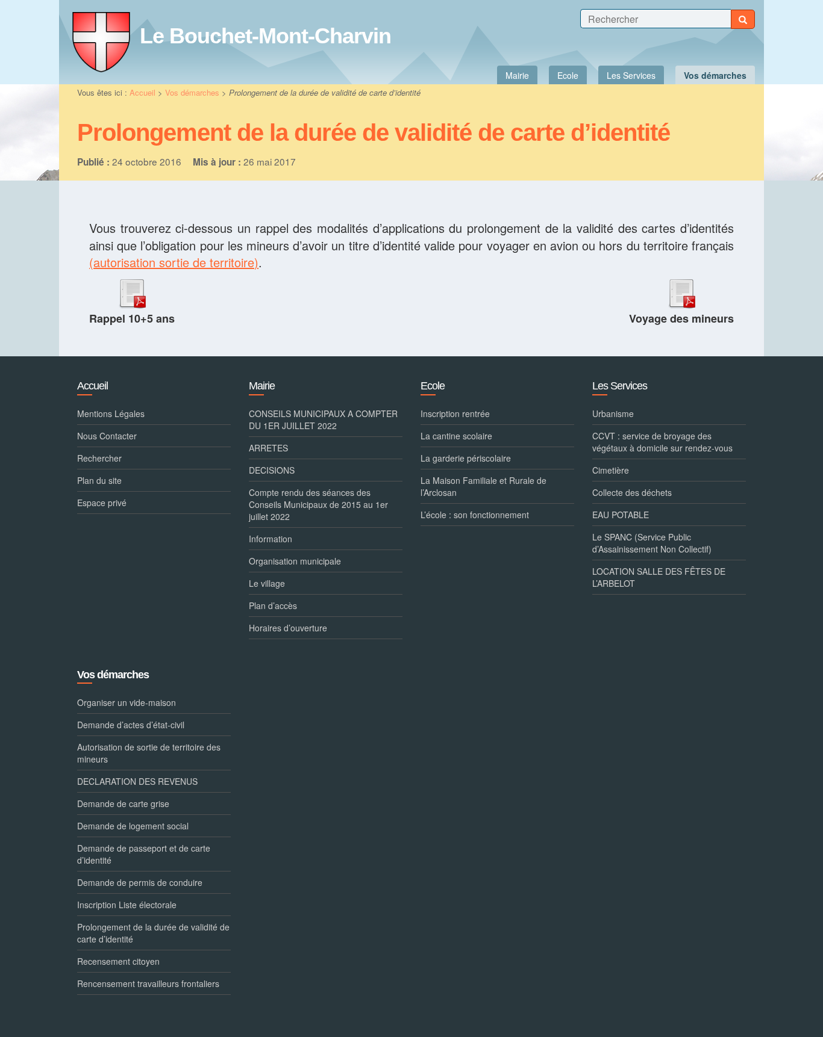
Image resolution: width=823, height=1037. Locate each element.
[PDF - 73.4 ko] (132, 291)
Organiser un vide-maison (126, 702)
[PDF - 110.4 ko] (681, 291)
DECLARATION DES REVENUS (137, 781)
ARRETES (268, 448)
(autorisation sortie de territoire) (173, 262)
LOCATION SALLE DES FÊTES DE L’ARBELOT (658, 577)
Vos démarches (193, 92)
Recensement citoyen (118, 961)
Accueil (142, 92)
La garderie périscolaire (466, 458)
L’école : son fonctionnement (475, 515)
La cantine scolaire (456, 436)
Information (270, 539)
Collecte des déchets (632, 492)
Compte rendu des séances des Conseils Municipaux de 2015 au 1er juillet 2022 (318, 504)
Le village (267, 583)
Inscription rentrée (455, 413)
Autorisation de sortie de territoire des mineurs (149, 753)
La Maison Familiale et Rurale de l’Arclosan (483, 486)
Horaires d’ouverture (288, 628)
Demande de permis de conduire (139, 882)
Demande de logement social (133, 826)
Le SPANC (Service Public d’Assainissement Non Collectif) (652, 543)
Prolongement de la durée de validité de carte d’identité (153, 933)
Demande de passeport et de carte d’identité (143, 854)
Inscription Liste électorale (127, 905)
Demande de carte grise (123, 803)
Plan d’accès (273, 605)
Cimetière (610, 470)
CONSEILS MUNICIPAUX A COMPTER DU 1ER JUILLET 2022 (323, 419)
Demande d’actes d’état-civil (130, 725)
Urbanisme (613, 413)
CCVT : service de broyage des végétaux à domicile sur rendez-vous (662, 442)
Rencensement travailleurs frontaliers (148, 983)
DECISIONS (272, 470)
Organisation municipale (295, 561)
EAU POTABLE (620, 515)
